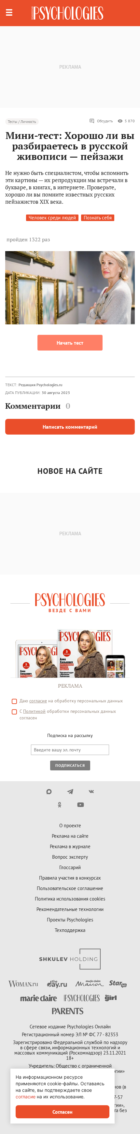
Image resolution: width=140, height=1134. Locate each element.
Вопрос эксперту (70, 857)
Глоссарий (70, 867)
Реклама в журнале (70, 846)
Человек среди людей (52, 218)
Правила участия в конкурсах (70, 878)
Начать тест (70, 342)
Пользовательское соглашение (70, 888)
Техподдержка (70, 930)
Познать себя (98, 218)
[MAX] (49, 791)
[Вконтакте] (91, 791)
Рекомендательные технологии (70, 909)
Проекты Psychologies (70, 920)
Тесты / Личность (22, 121)
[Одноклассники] (59, 804)
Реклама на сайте (70, 836)
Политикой (34, 711)
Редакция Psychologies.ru (40, 384)
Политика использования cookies (70, 899)
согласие (38, 701)
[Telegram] (70, 791)
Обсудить (105, 120)
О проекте (70, 825)
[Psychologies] (67, 13)
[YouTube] (81, 804)
